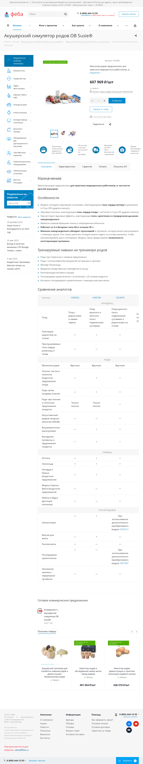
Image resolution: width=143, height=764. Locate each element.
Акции (43, 723)
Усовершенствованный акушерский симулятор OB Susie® (52, 614)
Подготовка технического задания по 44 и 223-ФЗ (57, 149)
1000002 (75, 297)
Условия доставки (101, 727)
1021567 (124, 563)
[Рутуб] (129, 729)
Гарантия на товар (101, 730)
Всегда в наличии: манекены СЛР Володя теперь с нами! (17, 247)
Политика (45, 730)
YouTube (136, 724)
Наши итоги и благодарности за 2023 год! (18, 228)
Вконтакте (129, 724)
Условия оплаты (100, 723)
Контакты (45, 738)
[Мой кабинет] (135, 25)
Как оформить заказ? (102, 719)
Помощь (96, 714)
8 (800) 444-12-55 (89, 13)
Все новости (24, 217)
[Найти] (65, 14)
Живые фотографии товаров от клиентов (136, 149)
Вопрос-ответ (73, 730)
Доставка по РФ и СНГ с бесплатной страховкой (109, 149)
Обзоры (70, 723)
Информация (73, 714)
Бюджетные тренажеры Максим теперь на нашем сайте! (18, 265)
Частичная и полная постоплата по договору (82, 149)
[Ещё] (126, 25)
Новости (44, 727)
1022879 (120, 297)
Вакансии (45, 734)
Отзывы (70, 727)
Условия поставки (75, 734)
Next (136, 631)
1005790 (96, 297)
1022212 (124, 529)
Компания (46, 714)
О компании (46, 719)
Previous (132, 631)
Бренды (70, 719)
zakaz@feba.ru (86, 15)
